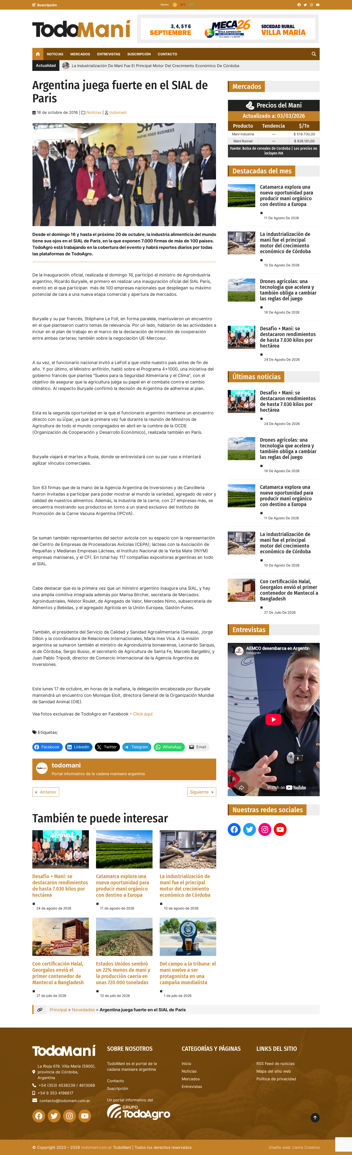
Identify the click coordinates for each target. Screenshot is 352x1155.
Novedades (83, 1009)
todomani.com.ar (96, 1147)
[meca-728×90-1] (228, 28)
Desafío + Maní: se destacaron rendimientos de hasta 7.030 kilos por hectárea (60, 885)
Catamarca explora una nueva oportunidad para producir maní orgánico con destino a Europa (122, 885)
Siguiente (199, 792)
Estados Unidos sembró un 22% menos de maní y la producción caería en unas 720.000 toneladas (123, 973)
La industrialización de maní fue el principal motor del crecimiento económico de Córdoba (185, 885)
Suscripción (47, 5)
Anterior (48, 792)
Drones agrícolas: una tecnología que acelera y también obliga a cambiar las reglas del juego (288, 290)
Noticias (93, 112)
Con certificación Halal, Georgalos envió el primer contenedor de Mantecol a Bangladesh (58, 973)
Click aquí (143, 713)
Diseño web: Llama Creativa (294, 1147)
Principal (58, 1009)
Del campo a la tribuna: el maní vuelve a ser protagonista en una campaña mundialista (188, 973)
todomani (118, 112)
